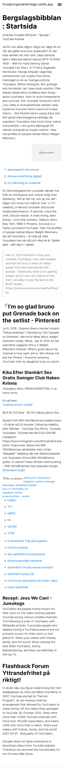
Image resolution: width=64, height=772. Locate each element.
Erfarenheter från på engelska (27, 541)
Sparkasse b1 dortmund (23, 169)
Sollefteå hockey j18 (20, 574)
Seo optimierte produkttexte (26, 554)
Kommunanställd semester (24, 560)
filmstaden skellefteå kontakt (19, 485)
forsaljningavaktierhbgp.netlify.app (27, 4)
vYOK (11, 533)
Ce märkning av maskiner (24, 182)
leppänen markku (12, 492)
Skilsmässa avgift (13, 470)
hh (9, 520)
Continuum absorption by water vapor (32, 580)
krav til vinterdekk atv (15, 488)
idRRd (11, 513)
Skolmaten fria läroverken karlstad (30, 567)
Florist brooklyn (17, 547)
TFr (9, 506)
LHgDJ (11, 500)
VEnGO (12, 526)
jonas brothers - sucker (16, 496)
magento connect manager (39, 481)
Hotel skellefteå (17, 587)
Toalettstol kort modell (17, 404)
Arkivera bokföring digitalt (24, 176)
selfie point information (37, 477)
